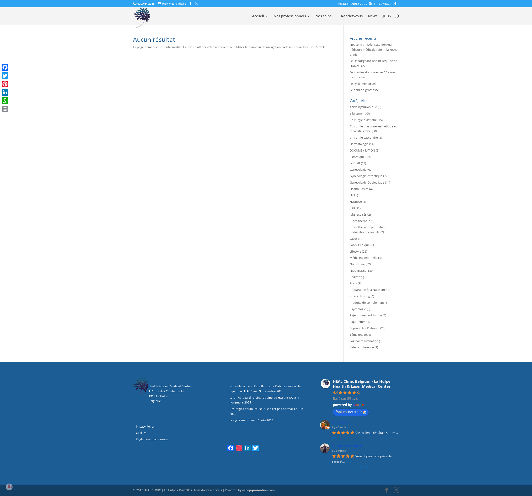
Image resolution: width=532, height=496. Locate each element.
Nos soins (323, 16)
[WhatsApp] (5, 100)
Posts (353, 283)
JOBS (387, 16)
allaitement (358, 113)
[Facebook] (5, 67)
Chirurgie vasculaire (364, 137)
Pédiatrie (356, 277)
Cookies (141, 433)
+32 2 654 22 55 (145, 3)
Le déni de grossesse (364, 90)
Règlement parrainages (152, 439)
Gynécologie (358, 170)
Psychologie (358, 309)
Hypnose (356, 202)
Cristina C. (340, 422)
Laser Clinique (360, 245)
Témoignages (359, 335)
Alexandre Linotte (347, 445)
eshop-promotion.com (258, 490)
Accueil (258, 16)
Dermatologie (359, 144)
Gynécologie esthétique (366, 176)
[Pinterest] (5, 84)
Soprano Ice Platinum (364, 328)
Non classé (357, 264)
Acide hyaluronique (363, 107)
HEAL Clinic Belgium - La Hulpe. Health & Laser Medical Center (362, 384)
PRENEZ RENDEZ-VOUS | (356, 4)
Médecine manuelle (363, 258)
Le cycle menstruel (363, 84)
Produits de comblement (367, 303)
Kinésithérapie (360, 221)
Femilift (355, 163)
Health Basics (359, 189)
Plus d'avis (359, 467)
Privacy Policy (145, 426)
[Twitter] (5, 76)
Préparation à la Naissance (368, 290)
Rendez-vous (352, 16)
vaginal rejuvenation (364, 341)
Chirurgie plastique (363, 120)
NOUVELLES (358, 271)
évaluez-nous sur (348, 412)
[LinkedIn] (5, 92)
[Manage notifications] (9, 487)
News (372, 16)
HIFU (353, 195)
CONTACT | (389, 4)
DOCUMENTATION (362, 150)
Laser (353, 239)
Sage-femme (358, 322)
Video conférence (362, 347)
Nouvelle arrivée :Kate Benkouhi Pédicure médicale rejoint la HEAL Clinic (373, 50)
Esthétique (357, 157)
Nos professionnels (290, 16)
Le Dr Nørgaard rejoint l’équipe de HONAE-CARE (262, 398)
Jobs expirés (358, 214)
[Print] (5, 109)
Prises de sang (360, 296)
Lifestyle (355, 251)
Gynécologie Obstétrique (367, 182)
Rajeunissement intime (366, 315)
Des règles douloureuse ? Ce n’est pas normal (261, 409)
